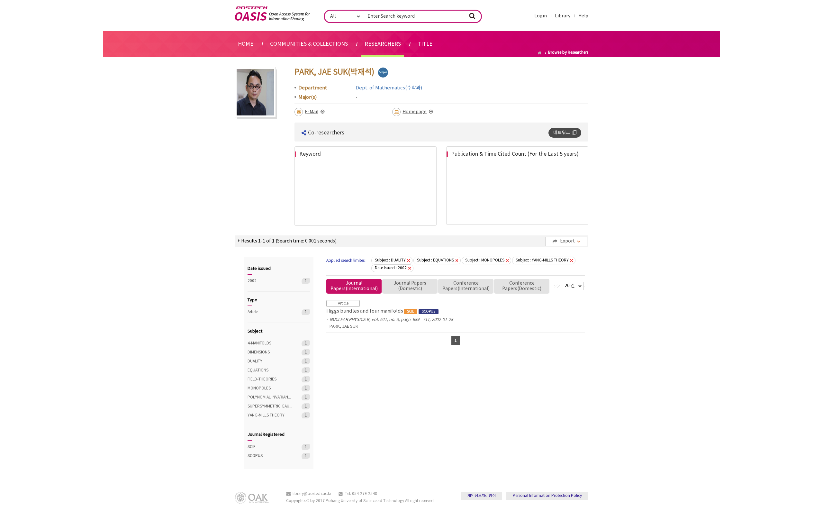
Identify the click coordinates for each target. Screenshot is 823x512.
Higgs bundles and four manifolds (380, 311)
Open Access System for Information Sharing (272, 13)
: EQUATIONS (435, 260)
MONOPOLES (270, 388)
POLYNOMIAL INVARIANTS (270, 397)
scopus (383, 73)
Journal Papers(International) (354, 286)
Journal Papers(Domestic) (410, 286)
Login (540, 16)
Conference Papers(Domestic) (521, 286)
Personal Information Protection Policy (547, 496)
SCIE (270, 447)
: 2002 (391, 268)
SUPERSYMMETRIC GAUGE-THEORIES (270, 406)
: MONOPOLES (484, 260)
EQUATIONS (270, 370)
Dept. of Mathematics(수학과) (389, 88)
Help (583, 16)
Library (562, 16)
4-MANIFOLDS (270, 343)
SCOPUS (270, 456)
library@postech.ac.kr (312, 494)
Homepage (414, 111)
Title (425, 44)
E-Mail (311, 111)
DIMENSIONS (270, 352)
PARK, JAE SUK (344, 326)
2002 (270, 281)
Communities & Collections (309, 44)
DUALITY (270, 361)
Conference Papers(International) (466, 286)
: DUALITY (390, 260)
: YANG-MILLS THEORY (542, 260)
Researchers (383, 44)
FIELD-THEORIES (270, 379)
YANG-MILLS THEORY (270, 415)
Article (270, 312)
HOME (245, 44)
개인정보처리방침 (481, 496)
